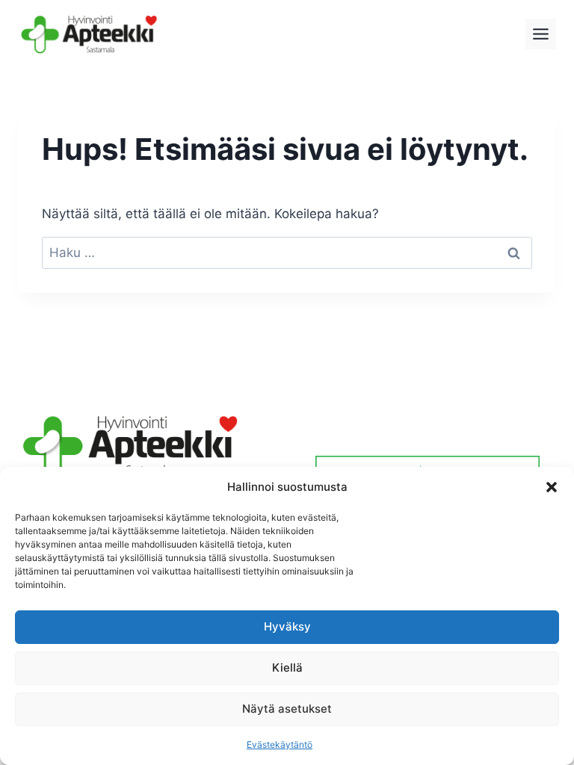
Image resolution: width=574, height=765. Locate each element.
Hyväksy (287, 626)
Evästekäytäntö (279, 744)
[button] (551, 487)
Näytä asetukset (287, 708)
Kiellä (287, 667)
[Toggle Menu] (540, 34)
